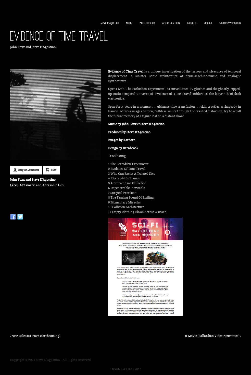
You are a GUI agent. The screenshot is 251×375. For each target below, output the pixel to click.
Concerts (192, 23)
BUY (54, 170)
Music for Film (147, 23)
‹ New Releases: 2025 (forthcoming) (35, 336)
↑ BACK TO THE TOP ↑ (125, 369)
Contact (208, 23)
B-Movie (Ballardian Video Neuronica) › (213, 336)
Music (129, 23)
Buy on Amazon (28, 170)
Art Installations (171, 23)
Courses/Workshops (230, 23)
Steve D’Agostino (109, 23)
